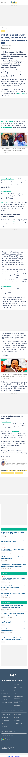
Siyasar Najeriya (21, 470)
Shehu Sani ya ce (7, 121)
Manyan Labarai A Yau (7, 472)
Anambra (15, 431)
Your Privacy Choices (16, 756)
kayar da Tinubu (13, 222)
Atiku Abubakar (7, 127)
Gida (2, 28)
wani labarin (6, 422)
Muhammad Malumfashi (21, 47)
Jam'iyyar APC (18, 472)
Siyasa (6, 28)
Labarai (2, 543)
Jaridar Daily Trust (7, 179)
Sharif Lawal (6, 47)
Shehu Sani (5, 202)
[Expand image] (26, 133)
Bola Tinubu (21, 93)
